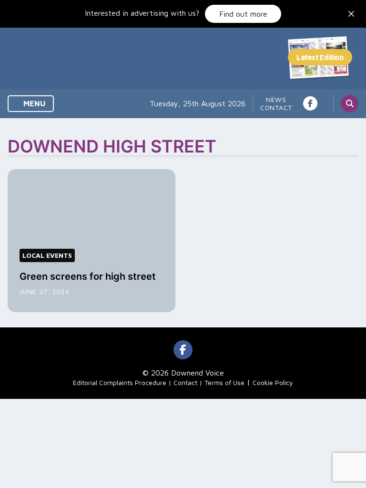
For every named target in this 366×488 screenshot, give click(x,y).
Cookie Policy (273, 382)
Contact (276, 107)
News (276, 99)
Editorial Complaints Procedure (119, 382)
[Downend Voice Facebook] (310, 103)
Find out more (243, 14)
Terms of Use (224, 382)
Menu (33, 103)
